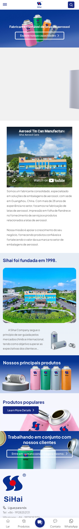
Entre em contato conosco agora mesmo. (38, 453)
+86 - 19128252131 (19, 512)
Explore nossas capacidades (38, 41)
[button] (39, 522)
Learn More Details (19, 410)
